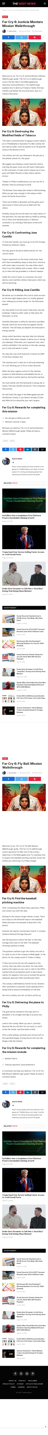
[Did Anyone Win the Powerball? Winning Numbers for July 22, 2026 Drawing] (8, 644)
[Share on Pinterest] (34, 37)
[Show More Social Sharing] (44, 37)
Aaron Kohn (12, 31)
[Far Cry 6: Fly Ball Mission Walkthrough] (24, 810)
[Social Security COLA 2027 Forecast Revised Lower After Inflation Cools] (8, 632)
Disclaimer (32, 1381)
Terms (13, 1387)
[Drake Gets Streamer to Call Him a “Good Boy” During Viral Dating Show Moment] (24, 574)
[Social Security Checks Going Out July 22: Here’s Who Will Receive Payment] (8, 657)
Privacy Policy (9, 1384)
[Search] (44, 3)
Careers (21, 1387)
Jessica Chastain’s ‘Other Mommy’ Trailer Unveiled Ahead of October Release (30, 710)
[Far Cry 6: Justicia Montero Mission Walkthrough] (24, 69)
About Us (12, 1381)
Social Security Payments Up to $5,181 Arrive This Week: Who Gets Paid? (30, 618)
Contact (22, 1381)
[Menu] (3, 3)
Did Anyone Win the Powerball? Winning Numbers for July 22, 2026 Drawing (30, 643)
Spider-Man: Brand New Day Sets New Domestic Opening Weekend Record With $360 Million (31, 685)
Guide (5, 441)
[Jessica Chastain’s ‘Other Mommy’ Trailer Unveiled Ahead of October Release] (8, 710)
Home (4, 10)
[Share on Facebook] (8, 37)
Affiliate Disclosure (34, 1384)
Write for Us (32, 1387)
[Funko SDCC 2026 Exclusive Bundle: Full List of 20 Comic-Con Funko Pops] (8, 699)
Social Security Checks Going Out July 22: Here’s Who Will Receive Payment (30, 657)
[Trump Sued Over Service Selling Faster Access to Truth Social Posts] (24, 537)
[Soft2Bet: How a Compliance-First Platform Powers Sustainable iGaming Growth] (24, 501)
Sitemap (20, 1384)
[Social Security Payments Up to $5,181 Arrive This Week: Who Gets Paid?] (8, 619)
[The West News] (24, 4)
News (5, 17)
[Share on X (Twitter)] (21, 37)
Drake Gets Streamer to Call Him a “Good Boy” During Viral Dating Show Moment (31, 671)
